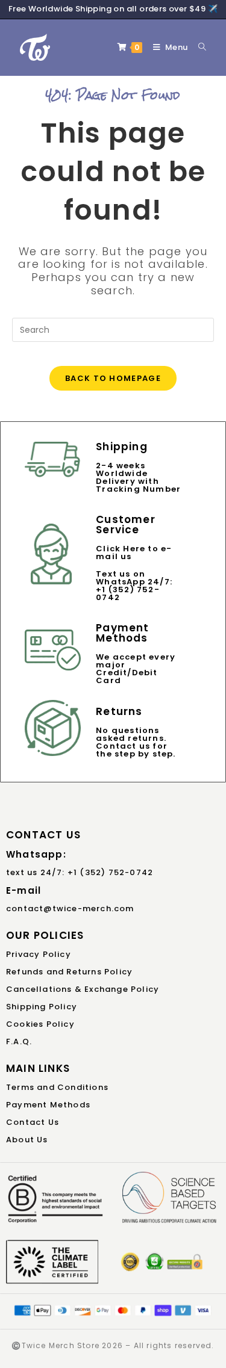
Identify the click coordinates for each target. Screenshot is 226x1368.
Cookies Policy (40, 1024)
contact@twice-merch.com (70, 908)
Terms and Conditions (57, 1087)
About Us (27, 1139)
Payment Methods (48, 1104)
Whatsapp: (36, 854)
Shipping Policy (41, 1006)
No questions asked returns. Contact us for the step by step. (135, 742)
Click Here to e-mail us (134, 552)
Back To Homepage (113, 378)
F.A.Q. (19, 1041)
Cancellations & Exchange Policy (82, 989)
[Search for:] (197, 47)
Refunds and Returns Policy (69, 971)
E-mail (23, 890)
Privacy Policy (38, 954)
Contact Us (32, 1122)
